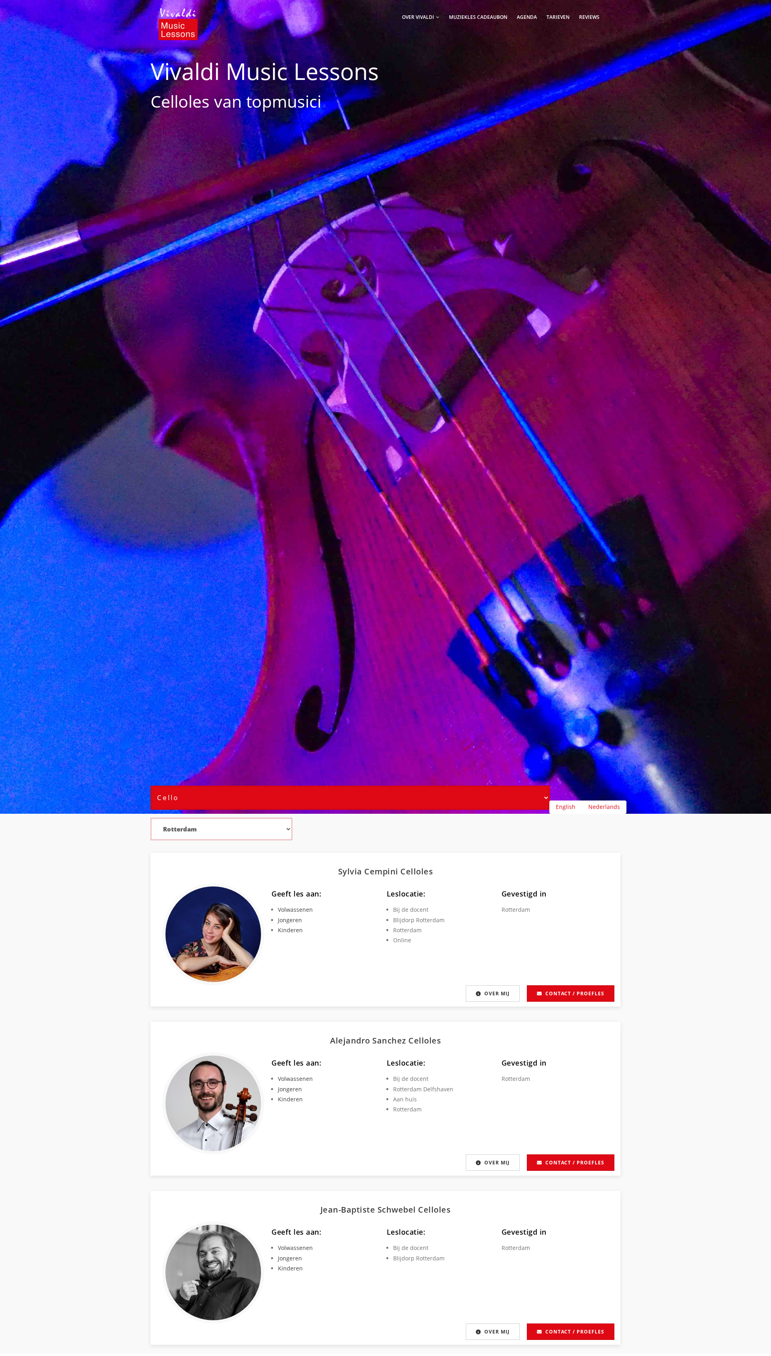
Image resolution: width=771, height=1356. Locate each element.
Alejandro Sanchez (369, 1040)
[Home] (178, 16)
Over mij (497, 993)
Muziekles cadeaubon (478, 17)
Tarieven (558, 17)
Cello (169, 101)
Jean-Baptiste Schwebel (369, 1209)
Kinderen (290, 930)
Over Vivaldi (418, 17)
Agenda (527, 17)
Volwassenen (295, 909)
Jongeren (290, 920)
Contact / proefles (574, 993)
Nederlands (604, 807)
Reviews (589, 17)
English (565, 807)
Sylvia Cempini (369, 871)
